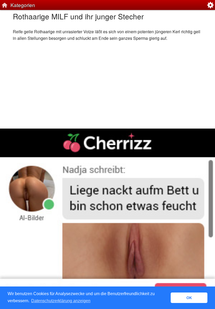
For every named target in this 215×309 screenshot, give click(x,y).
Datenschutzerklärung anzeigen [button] (60, 301)
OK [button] (189, 298)
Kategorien (22, 4)
